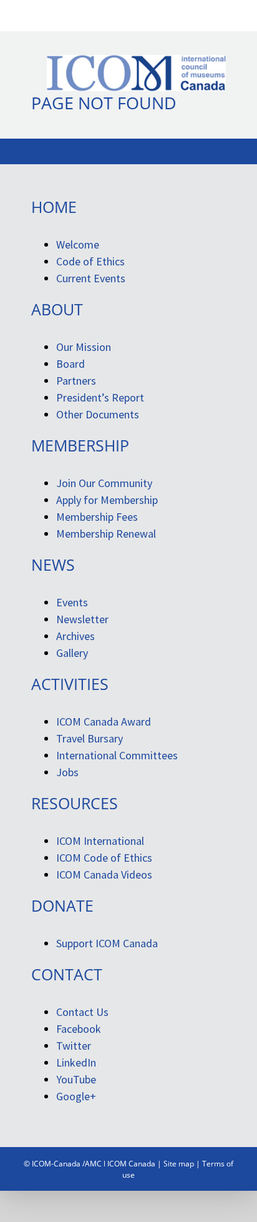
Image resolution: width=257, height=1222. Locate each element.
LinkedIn (76, 1062)
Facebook (78, 1029)
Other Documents (97, 414)
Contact (66, 974)
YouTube (76, 1079)
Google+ (76, 1096)
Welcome (77, 244)
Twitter (73, 1045)
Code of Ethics (90, 261)
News (53, 564)
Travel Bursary (89, 738)
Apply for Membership (107, 500)
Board (70, 364)
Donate (62, 905)
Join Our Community (104, 483)
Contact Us (82, 1012)
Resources (74, 803)
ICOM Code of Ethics (104, 857)
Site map (178, 1163)
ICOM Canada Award (103, 721)
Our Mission (83, 347)
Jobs (67, 772)
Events (72, 602)
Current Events (90, 278)
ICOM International (100, 841)
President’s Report (100, 397)
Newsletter (82, 619)
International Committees (117, 755)
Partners (76, 380)
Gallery (72, 653)
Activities (70, 683)
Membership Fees (97, 517)
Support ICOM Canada (107, 943)
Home (54, 206)
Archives (75, 636)
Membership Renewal (106, 533)
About (57, 309)
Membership (80, 445)
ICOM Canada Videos (104, 874)
